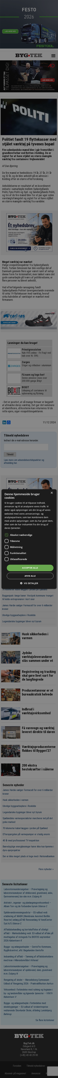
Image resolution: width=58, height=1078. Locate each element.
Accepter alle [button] (30, 567)
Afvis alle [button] (30, 575)
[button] (29, 583)
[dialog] (28, 539)
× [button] (51, 493)
